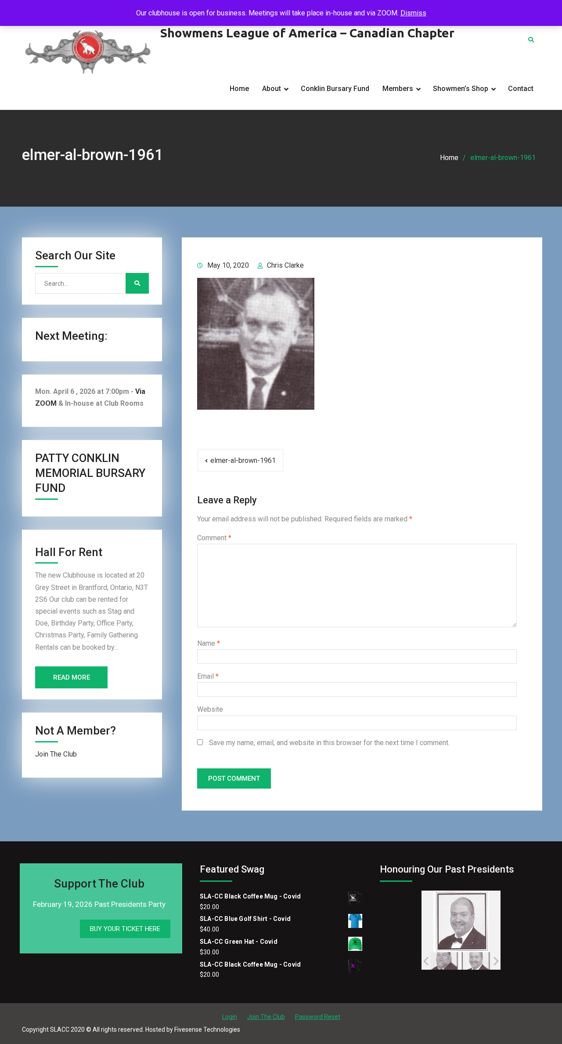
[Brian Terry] (475, 961)
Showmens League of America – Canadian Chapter (307, 33)
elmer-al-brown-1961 (243, 460)
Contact (520, 88)
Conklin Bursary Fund (335, 88)
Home (239, 88)
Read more (71, 677)
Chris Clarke (285, 265)
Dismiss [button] (413, 13)
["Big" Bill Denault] (443, 961)
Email (208, 676)
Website (210, 709)
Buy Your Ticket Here (125, 929)
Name (208, 643)
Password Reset (317, 1016)
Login (229, 1016)
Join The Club (56, 754)
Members (397, 88)
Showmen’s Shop (460, 88)
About (271, 88)
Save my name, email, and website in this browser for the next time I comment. (329, 742)
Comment (214, 538)
